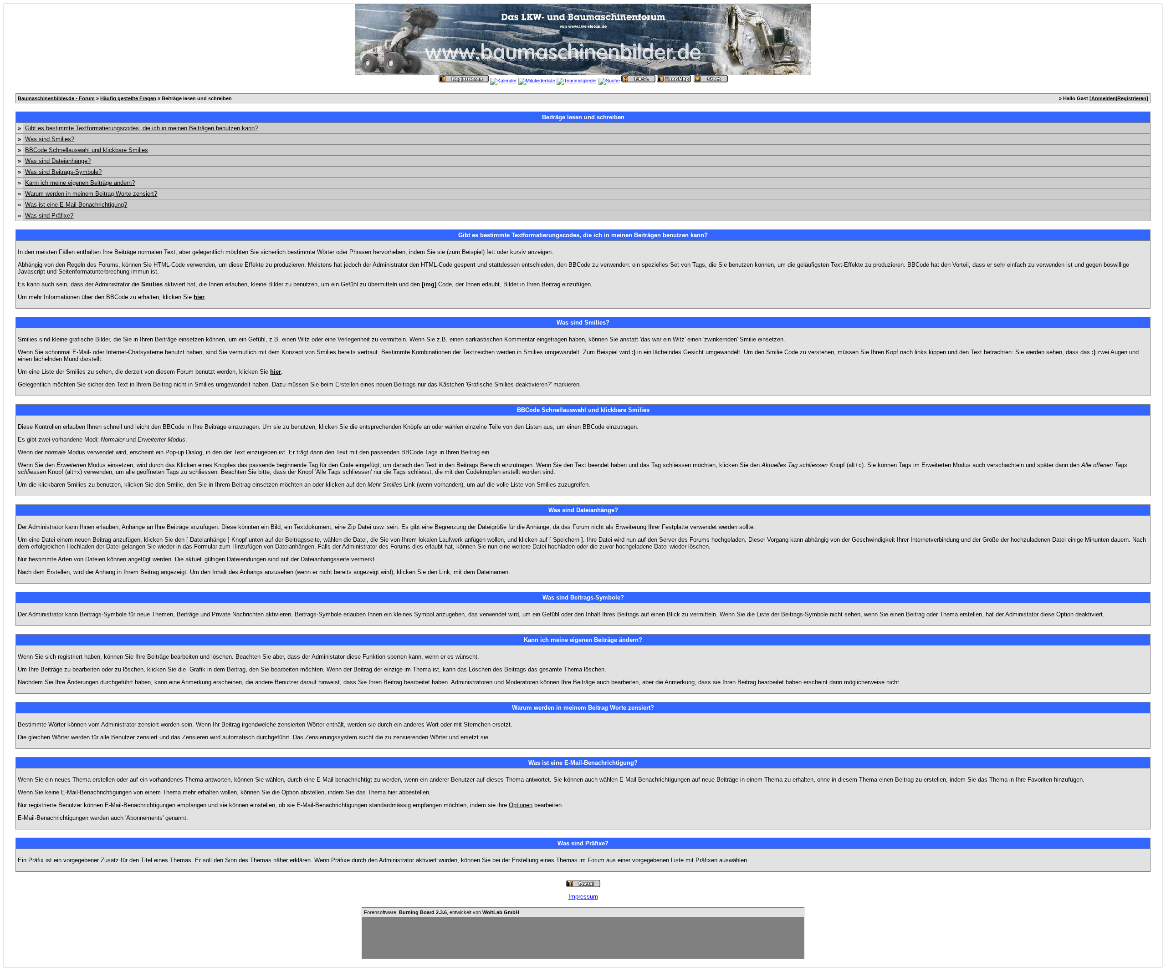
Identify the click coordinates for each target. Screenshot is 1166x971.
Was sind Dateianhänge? (58, 161)
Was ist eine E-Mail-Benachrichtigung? (76, 204)
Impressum (583, 896)
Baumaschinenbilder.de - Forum (56, 98)
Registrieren (1131, 98)
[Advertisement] (583, 937)
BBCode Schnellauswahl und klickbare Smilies (86, 150)
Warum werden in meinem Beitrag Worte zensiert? (91, 193)
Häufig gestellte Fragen (128, 98)
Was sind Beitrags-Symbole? (63, 171)
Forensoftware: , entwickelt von (441, 912)
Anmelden (1103, 98)
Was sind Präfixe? (49, 215)
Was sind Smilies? (49, 139)
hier (392, 792)
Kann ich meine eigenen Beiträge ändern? (80, 182)
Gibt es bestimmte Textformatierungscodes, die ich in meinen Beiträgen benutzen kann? (141, 128)
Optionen (520, 805)
